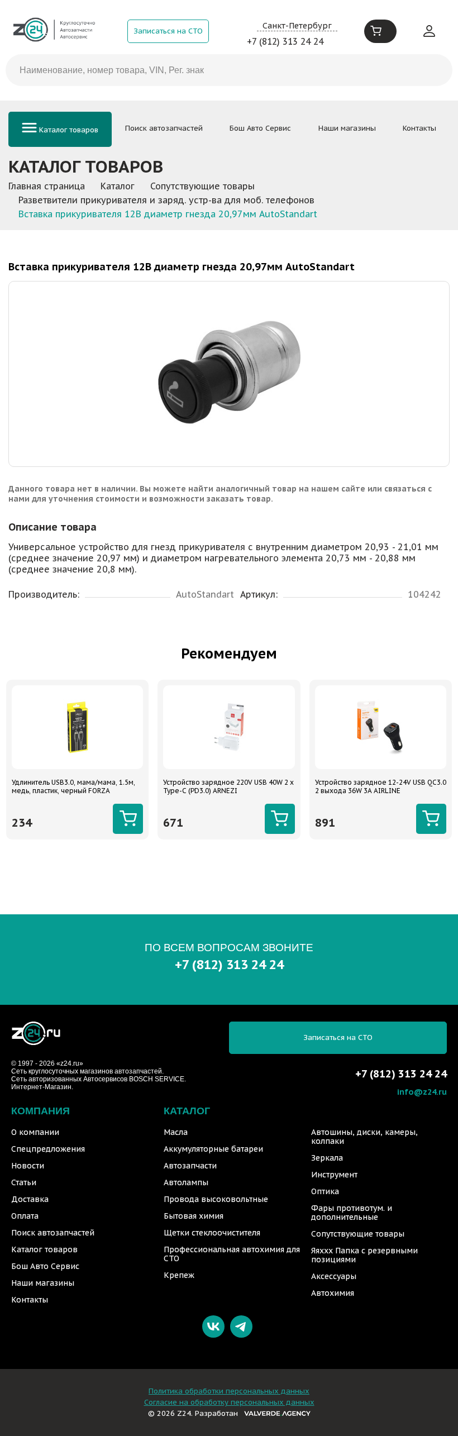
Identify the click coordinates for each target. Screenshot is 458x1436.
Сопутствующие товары (357, 1234)
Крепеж (179, 1275)
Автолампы (186, 1182)
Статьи (23, 1182)
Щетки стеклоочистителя (212, 1233)
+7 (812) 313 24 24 (285, 41)
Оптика (325, 1191)
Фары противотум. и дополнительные (351, 1212)
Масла (176, 1132)
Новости (27, 1166)
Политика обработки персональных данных (229, 1391)
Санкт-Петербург (297, 25)
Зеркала (327, 1158)
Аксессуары (333, 1276)
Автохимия (332, 1293)
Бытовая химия (193, 1216)
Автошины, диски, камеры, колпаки (364, 1136)
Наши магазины (347, 128)
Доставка (30, 1199)
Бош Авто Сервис (260, 128)
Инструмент (334, 1175)
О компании (35, 1132)
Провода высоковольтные (216, 1199)
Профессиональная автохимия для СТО (232, 1253)
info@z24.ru (422, 1091)
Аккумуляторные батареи (213, 1149)
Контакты (419, 128)
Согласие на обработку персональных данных (229, 1402)
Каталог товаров (67, 130)
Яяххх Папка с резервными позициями (364, 1255)
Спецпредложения (48, 1149)
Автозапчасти (190, 1166)
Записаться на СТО (168, 31)
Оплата (25, 1216)
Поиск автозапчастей (164, 128)
